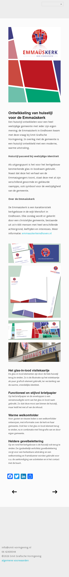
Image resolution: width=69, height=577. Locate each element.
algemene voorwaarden (15, 560)
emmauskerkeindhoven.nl (37, 233)
